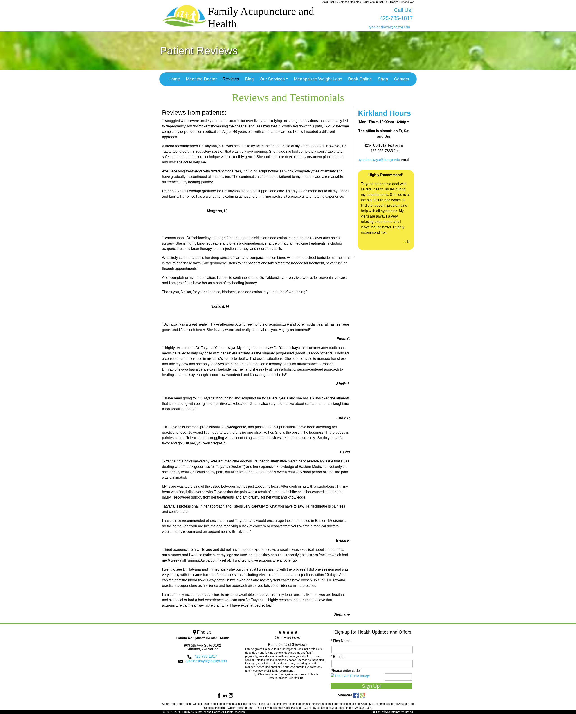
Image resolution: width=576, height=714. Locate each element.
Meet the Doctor (201, 79)
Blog (249, 79)
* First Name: (342, 641)
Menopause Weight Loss (318, 79)
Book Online (360, 79)
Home (174, 79)
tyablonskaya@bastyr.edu (389, 27)
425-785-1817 (205, 656)
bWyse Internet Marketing (397, 712)
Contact (401, 79)
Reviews (231, 79)
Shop (383, 79)
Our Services (272, 79)
